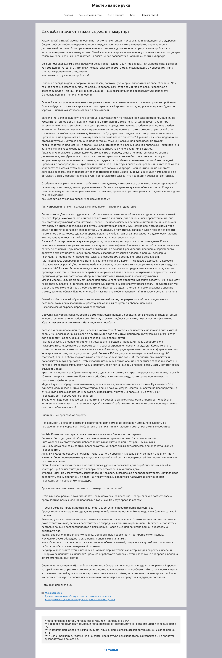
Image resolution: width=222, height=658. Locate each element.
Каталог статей (150, 15)
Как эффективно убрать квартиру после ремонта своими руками (80, 599)
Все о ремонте (116, 15)
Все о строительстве (90, 15)
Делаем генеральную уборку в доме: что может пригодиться (78, 596)
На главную (111, 649)
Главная (68, 15)
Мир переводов (53, 593)
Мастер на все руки (111, 5)
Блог (132, 15)
